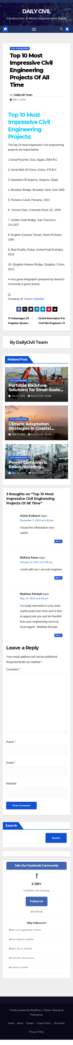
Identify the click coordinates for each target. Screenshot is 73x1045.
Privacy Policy (36, 1032)
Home (11, 1023)
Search (11, 826)
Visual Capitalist (34, 298)
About (20, 1023)
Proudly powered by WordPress (26, 1010)
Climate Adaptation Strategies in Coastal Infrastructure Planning (33, 428)
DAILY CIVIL (36, 11)
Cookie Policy (44, 1023)
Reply (58, 541)
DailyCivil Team (23, 94)
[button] (61, 29)
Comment (13, 669)
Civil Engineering (20, 48)
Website (11, 783)
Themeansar (36, 1014)
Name (11, 741)
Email (10, 762)
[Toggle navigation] (34, 29)
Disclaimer (59, 1023)
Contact (30, 1023)
